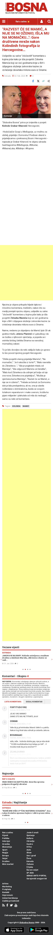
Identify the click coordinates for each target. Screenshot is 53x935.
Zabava (30, 864)
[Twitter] (11, 905)
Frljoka (29, 867)
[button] (48, 88)
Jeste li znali (32, 832)
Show (29, 852)
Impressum (7, 895)
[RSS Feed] (3, 905)
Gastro (29, 844)
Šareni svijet (32, 870)
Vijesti (5, 835)
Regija (5, 852)
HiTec (29, 847)
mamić (26, 406)
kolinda (16, 406)
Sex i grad (31, 855)
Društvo (5, 861)
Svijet (4, 858)
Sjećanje (30, 835)
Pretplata (6, 889)
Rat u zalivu (7, 832)
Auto (28, 850)
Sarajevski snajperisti (36, 878)
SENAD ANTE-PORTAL (36, 876)
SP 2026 (30, 873)
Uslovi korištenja (10, 898)
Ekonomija (7, 847)
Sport (4, 850)
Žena (28, 858)
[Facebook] (7, 905)
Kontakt (5, 892)
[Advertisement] (26, 272)
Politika (5, 838)
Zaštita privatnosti (10, 901)
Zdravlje (30, 841)
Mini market (7, 864)
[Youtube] (15, 905)
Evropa (5, 855)
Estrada (30, 861)
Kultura (29, 838)
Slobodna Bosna (26, 922)
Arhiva (5, 883)
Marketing (7, 886)
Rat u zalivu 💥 (23, 21)
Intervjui (6, 841)
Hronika (6, 844)
